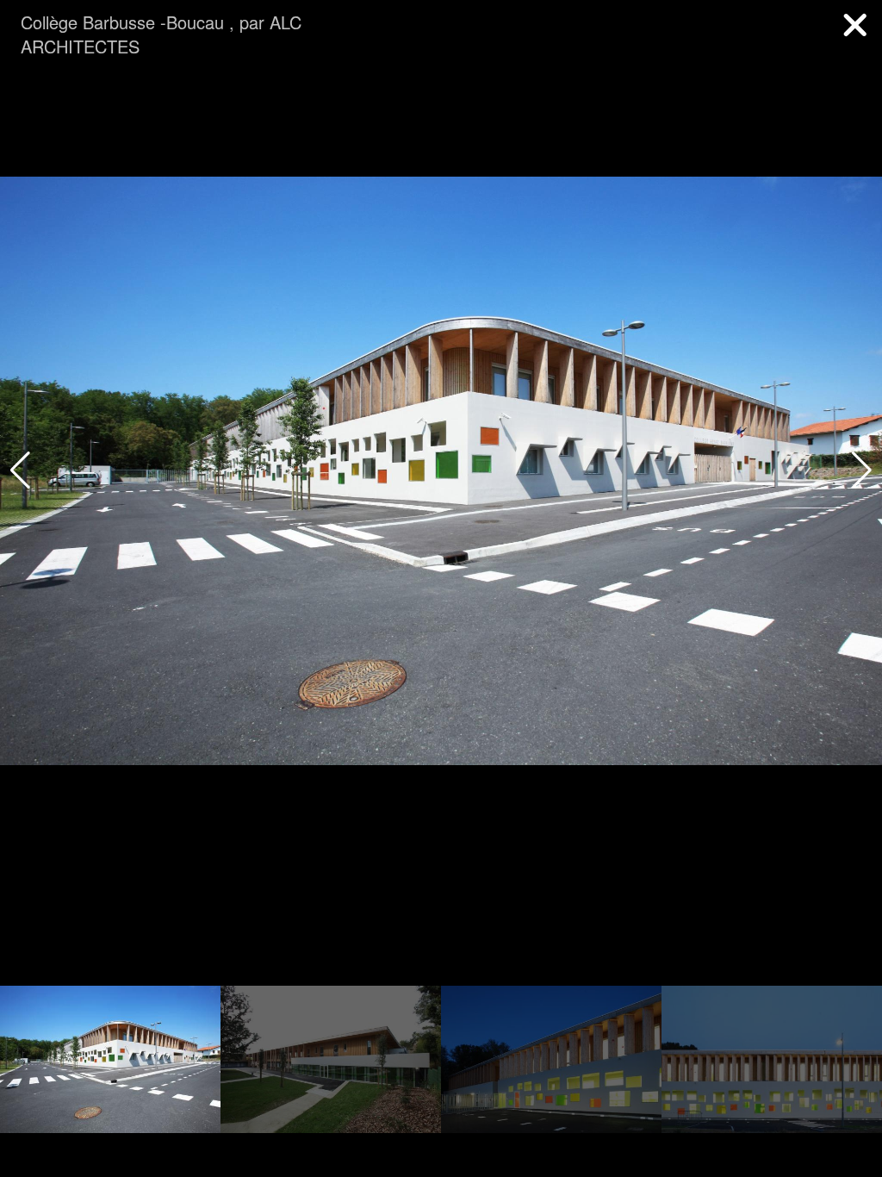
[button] (861, 470)
